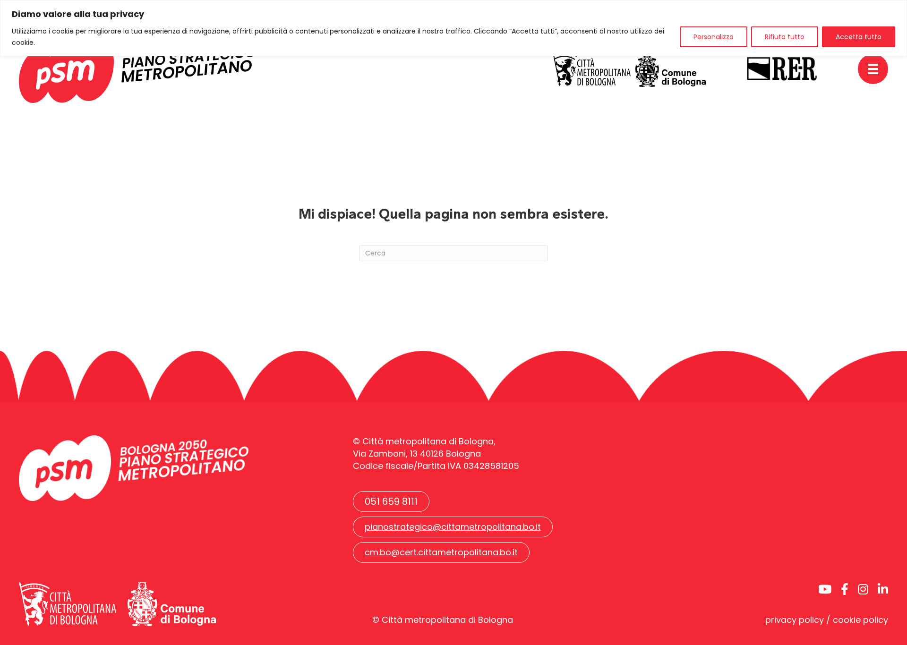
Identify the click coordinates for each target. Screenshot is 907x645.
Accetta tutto (858, 37)
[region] (453, 28)
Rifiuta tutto (784, 37)
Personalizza (713, 37)
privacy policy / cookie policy (826, 620)
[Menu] (873, 69)
